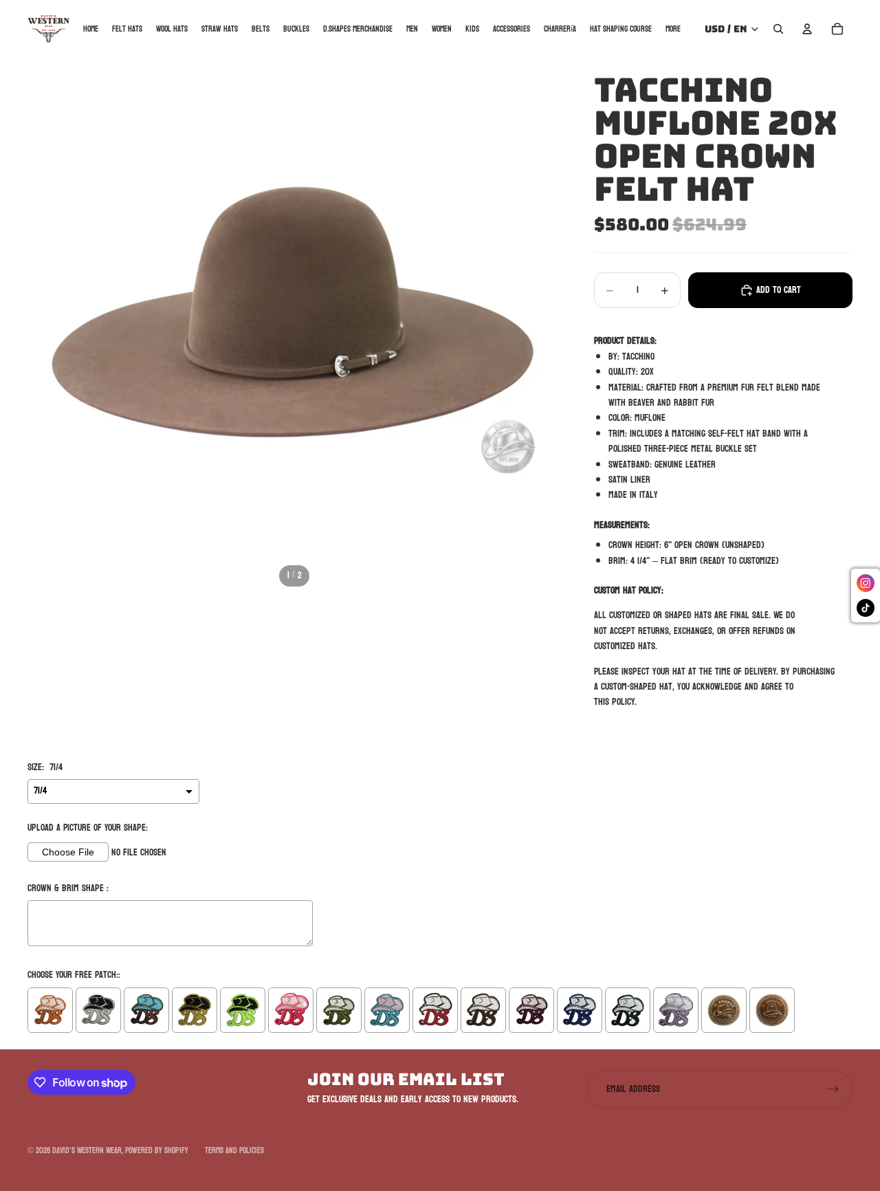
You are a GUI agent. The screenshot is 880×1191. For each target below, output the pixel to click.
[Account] (807, 29)
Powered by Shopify (156, 1150)
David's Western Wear (87, 1150)
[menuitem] (673, 28)
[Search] (778, 29)
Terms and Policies (234, 1150)
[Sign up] (833, 1089)
